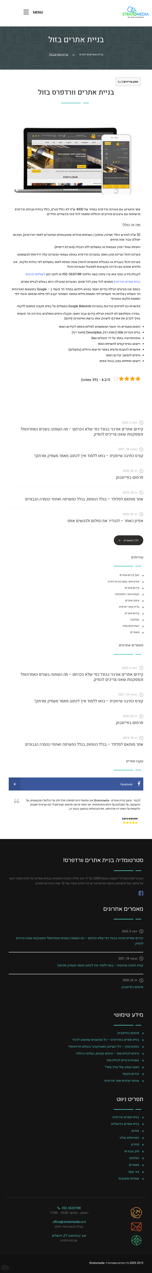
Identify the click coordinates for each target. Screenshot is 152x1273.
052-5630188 (70, 1208)
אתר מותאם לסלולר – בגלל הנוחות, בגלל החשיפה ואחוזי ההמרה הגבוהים (84, 499)
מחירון (135, 1144)
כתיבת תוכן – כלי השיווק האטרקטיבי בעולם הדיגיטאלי (103, 1046)
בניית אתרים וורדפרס (127, 281)
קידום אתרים (132, 588)
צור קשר (133, 1171)
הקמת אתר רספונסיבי (127, 594)
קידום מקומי (131, 1073)
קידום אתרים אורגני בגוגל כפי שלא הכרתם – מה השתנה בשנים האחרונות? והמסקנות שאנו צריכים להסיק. (81, 431)
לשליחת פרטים (35, 274)
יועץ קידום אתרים (129, 575)
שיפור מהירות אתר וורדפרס (121, 1080)
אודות (135, 1130)
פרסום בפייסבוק (129, 477)
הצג (120, 82)
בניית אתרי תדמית (129, 607)
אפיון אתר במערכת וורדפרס (123, 582)
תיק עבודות (131, 1151)
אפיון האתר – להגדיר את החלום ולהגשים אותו (105, 521)
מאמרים (134, 632)
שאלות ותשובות (129, 1178)
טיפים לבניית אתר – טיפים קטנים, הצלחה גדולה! (107, 1053)
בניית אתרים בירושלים (125, 1124)
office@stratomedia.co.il (69, 1222)
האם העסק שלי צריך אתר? (122, 1067)
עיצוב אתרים (132, 600)
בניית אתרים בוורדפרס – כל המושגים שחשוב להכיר (105, 1039)
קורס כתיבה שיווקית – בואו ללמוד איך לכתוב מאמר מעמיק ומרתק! (88, 456)
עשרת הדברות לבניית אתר (122, 1060)
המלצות (134, 620)
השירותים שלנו (131, 626)
